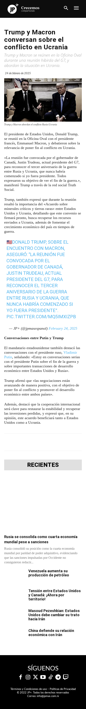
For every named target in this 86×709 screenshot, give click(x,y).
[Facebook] (21, 442)
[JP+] (23, 8)
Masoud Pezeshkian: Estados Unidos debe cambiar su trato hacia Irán (54, 615)
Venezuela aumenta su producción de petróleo (48, 573)
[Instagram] (28, 677)
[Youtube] (43, 677)
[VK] (60, 442)
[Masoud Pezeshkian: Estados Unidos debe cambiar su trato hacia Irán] (14, 616)
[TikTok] (50, 677)
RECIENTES (43, 465)
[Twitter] (35, 677)
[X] (31, 442)
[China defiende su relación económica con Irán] (14, 636)
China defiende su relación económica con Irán (51, 632)
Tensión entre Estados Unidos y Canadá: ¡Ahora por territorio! (54, 595)
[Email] (69, 442)
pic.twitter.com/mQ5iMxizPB (41, 316)
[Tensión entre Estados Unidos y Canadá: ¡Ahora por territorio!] (14, 596)
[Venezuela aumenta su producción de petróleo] (14, 576)
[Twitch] (65, 677)
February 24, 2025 (63, 328)
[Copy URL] (79, 442)
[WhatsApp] (50, 442)
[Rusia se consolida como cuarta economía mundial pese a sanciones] (43, 504)
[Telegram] (41, 442)
